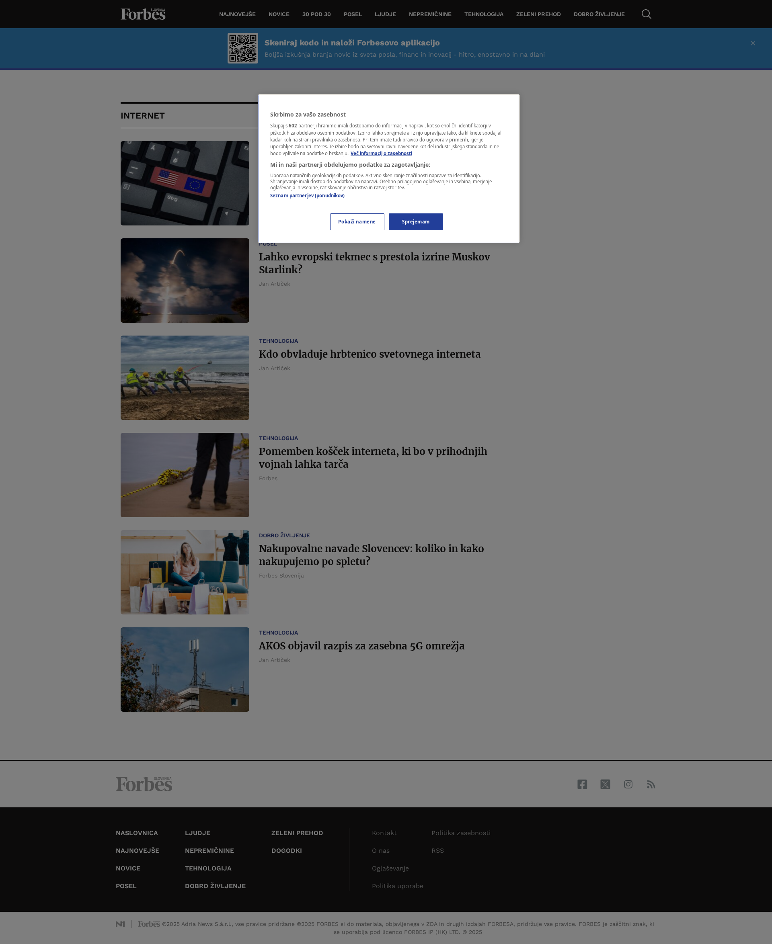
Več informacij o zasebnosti (381, 153)
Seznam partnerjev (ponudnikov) (307, 195)
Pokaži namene (357, 222)
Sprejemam (416, 222)
